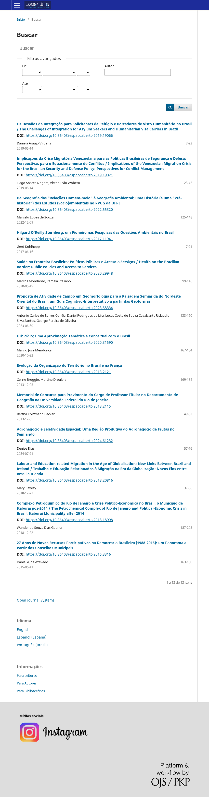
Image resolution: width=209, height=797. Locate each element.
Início (21, 19)
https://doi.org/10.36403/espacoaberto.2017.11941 (69, 238)
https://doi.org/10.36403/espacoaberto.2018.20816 (69, 480)
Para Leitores (27, 675)
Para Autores (26, 683)
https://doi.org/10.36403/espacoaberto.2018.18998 (69, 519)
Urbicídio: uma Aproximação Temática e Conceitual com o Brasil (73, 336)
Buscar (183, 107)
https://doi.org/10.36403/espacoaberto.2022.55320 (69, 209)
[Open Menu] (17, 5)
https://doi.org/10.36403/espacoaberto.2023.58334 (69, 307)
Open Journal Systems (36, 600)
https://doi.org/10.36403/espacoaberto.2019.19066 (69, 135)
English (23, 629)
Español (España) (31, 637)
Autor (109, 66)
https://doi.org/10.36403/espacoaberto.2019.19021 (69, 175)
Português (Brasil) (32, 644)
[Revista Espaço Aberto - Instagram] (54, 741)
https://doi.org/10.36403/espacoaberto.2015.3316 (68, 554)
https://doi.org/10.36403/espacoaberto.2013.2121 (68, 371)
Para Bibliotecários (31, 691)
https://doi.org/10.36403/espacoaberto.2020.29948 (69, 273)
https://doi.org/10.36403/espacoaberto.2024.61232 (69, 440)
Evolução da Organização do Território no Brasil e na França (69, 365)
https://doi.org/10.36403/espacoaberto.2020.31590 (69, 342)
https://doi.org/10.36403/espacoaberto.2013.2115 (68, 406)
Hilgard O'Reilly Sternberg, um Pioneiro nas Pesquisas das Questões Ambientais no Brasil (95, 232)
